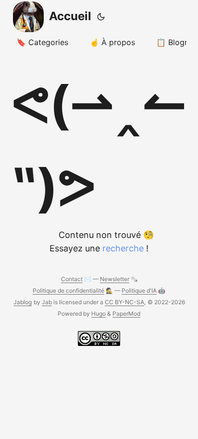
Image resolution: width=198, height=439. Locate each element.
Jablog (22, 302)
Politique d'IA (139, 290)
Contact (72, 279)
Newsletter (114, 279)
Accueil (70, 16)
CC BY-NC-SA (124, 302)
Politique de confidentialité (68, 290)
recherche (123, 248)
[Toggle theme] (101, 16)
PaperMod (126, 313)
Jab (47, 302)
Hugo (98, 313)
